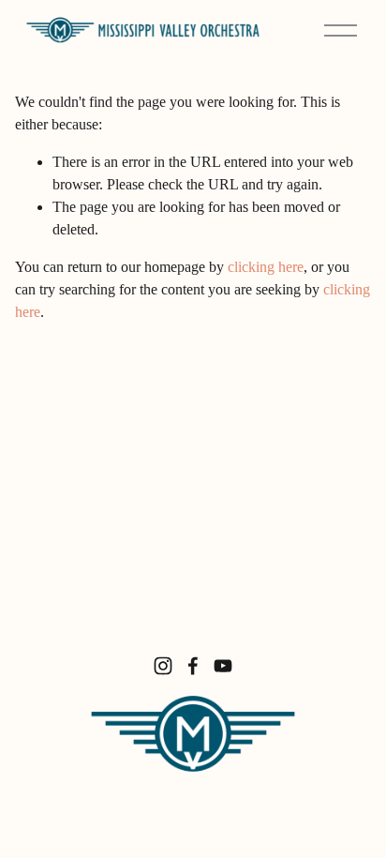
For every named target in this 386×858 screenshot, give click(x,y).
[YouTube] (223, 665)
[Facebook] (193, 665)
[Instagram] (163, 665)
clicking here (266, 267)
